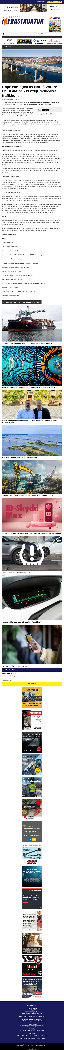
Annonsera (58, 1)
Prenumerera (50, 1)
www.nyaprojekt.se (32, 1008)
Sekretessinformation (32, 1049)
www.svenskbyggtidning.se (32, 1010)
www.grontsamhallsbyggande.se (32, 1013)
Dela (39, 110)
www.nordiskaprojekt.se (32, 1012)
